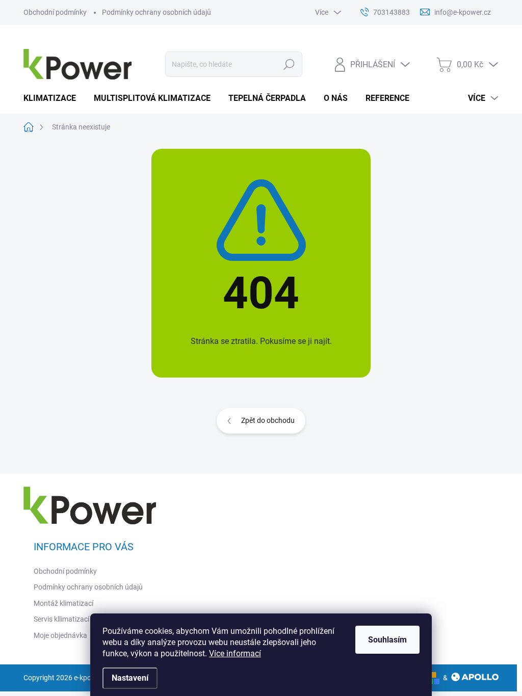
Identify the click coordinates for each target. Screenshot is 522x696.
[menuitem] (53, 98)
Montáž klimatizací (63, 603)
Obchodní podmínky (55, 12)
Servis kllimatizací (61, 619)
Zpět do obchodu (268, 420)
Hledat (288, 64)
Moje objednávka (60, 635)
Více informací (235, 653)
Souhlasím (387, 640)
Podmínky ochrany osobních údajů (156, 12)
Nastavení (130, 678)
